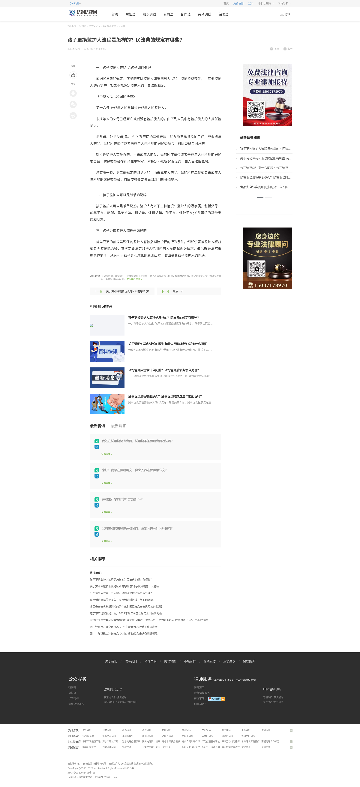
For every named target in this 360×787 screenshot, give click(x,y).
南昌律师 (126, 730)
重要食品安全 (109, 26)
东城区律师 (128, 735)
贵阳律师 (166, 730)
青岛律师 (226, 730)
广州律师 (206, 730)
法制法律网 (73, 763)
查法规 (72, 692)
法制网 (82, 26)
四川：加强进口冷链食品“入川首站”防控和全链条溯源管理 (124, 633)
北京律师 (106, 730)
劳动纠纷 (204, 14)
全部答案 (105, 454)
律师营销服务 (202, 692)
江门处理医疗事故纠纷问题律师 (217, 741)
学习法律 (73, 698)
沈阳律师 (265, 730)
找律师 (72, 687)
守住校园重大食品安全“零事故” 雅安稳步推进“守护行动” (122, 620)
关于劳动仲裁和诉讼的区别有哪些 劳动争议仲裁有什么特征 (140, 291)
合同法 (186, 14)
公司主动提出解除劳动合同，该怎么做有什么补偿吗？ (138, 528)
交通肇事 (246, 747)
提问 (287, 14)
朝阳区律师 (167, 735)
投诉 (290, 48)
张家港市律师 (109, 735)
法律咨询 (97, 763)
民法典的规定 (142, 266)
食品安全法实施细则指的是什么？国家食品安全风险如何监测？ (127, 606)
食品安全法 (94, 26)
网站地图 (170, 661)
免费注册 (238, 3)
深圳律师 (265, 747)
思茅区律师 (227, 735)
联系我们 (131, 661)
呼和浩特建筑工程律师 (93, 741)
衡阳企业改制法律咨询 (193, 747)
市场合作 (190, 661)
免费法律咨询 (76, 704)
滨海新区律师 (248, 735)
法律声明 (151, 661)
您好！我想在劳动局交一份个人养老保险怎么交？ (135, 470)
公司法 (168, 14)
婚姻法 (130, 14)
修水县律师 (88, 735)
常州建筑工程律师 (251, 741)
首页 (226, 3)
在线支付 (210, 661)
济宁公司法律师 (110, 741)
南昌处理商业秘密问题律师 (155, 741)
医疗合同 (166, 747)
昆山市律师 (187, 735)
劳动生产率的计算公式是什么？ (123, 499)
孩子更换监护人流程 (116, 266)
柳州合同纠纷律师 (191, 741)
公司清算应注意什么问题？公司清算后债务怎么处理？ (164, 370)
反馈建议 (229, 661)
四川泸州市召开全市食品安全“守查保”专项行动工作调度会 (124, 626)
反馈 (276, 48)
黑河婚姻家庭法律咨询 (233, 747)
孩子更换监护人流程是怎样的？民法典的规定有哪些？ (164, 317)
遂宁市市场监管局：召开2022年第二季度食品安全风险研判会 (126, 613)
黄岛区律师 (207, 735)
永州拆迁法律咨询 (211, 747)
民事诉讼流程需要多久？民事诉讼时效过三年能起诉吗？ (165, 396)
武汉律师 (146, 730)
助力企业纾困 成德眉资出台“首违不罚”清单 (183, 620)
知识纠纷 (149, 14)
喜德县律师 (147, 735)
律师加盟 (199, 687)
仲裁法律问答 (109, 747)
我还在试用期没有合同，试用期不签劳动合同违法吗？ (138, 441)
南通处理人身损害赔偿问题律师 (277, 741)
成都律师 (87, 730)
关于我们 (111, 661)
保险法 (223, 14)
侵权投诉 (249, 661)
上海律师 (246, 730)
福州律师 (186, 730)
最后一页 (178, 291)
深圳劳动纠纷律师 (231, 741)
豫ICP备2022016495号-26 (81, 772)
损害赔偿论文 (89, 747)
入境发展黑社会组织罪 (153, 747)
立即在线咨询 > (134, 279)
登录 (251, 3)
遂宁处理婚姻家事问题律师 (135, 741)
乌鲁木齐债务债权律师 (173, 741)
